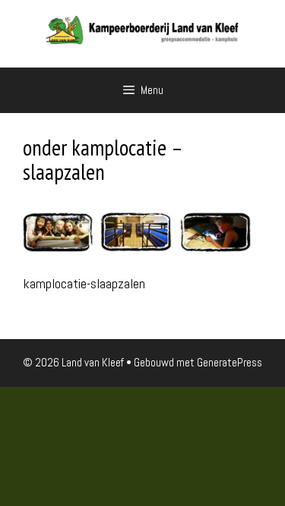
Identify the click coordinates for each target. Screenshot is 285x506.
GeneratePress (229, 362)
